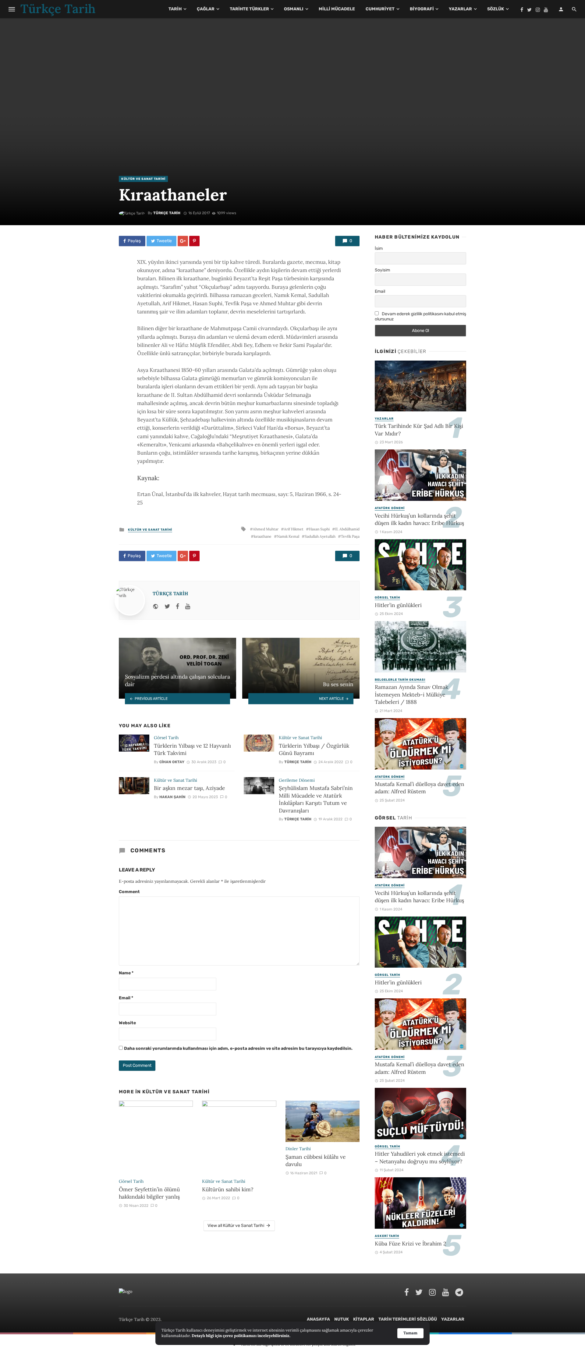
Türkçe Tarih (166, 213)
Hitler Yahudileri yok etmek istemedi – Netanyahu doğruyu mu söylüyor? (420, 1157)
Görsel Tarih (166, 737)
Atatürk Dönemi (390, 508)
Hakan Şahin (172, 797)
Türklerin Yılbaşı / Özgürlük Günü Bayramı (314, 749)
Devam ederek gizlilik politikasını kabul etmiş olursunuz (420, 316)
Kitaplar (363, 1319)
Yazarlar (460, 9)
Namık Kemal (288, 536)
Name (126, 973)
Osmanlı (293, 9)
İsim (379, 248)
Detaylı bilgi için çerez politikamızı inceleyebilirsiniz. (241, 1335)
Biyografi (422, 9)
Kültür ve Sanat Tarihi (143, 179)
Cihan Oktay (171, 762)
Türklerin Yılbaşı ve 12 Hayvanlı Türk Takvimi (192, 749)
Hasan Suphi (319, 529)
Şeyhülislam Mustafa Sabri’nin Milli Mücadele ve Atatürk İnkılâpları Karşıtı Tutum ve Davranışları (316, 799)
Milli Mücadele (337, 9)
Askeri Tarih (387, 1236)
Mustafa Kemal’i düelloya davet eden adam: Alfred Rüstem (419, 788)
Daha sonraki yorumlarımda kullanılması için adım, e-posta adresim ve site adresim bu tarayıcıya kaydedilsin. (238, 1048)
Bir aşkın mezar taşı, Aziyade (189, 787)
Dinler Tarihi (298, 1148)
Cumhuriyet (380, 9)
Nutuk (341, 1319)
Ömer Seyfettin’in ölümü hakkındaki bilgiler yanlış (149, 1193)
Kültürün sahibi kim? (227, 1189)
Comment (129, 891)
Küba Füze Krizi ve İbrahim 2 (410, 1243)
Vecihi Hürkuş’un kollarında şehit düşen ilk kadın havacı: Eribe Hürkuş (419, 519)
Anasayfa (318, 1319)
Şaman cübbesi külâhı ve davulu (315, 1160)
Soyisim (382, 270)
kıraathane (262, 536)
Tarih (175, 9)
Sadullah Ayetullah (320, 536)
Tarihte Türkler (249, 9)
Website (127, 1022)
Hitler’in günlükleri (398, 605)
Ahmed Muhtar (265, 529)
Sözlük (495, 9)
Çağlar (205, 9)
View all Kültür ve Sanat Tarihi (235, 1225)
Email (126, 998)
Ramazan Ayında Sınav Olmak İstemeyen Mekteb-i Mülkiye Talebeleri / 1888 (411, 694)
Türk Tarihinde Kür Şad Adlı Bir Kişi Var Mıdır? (419, 429)
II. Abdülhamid (347, 529)
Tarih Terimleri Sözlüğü (407, 1319)
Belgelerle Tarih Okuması (400, 680)
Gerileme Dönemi (297, 780)
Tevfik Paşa (350, 536)
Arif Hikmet (293, 529)
